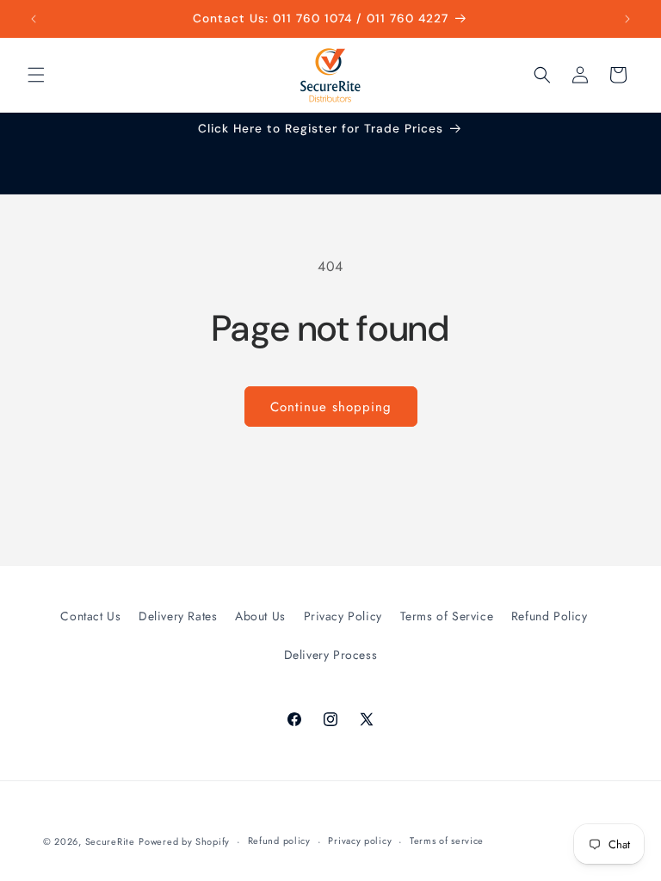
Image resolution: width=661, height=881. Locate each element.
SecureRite (110, 841)
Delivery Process (331, 654)
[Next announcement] (627, 19)
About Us (260, 616)
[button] (36, 75)
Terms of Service (447, 616)
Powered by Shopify (184, 841)
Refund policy (279, 840)
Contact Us (90, 616)
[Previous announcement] (34, 19)
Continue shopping (331, 406)
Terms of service (447, 840)
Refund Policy (549, 616)
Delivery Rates (178, 616)
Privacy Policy (343, 616)
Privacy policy (360, 840)
